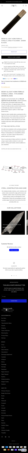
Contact (3, 325)
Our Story (3, 318)
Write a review (14, 250)
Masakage (3, 364)
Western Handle (5, 430)
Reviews (3, 320)
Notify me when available (14, 57)
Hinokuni (3, 359)
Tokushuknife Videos (6, 323)
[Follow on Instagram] (5, 437)
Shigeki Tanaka (5, 381)
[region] (14, 267)
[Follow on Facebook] (2, 437)
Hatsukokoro (4, 352)
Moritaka (3, 367)
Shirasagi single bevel (6, 354)
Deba (2, 398)
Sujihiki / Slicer (5, 425)
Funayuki (3, 403)
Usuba (2, 428)
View (6, 231)
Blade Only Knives (5, 393)
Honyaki (3, 408)
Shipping (3, 328)
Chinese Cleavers (5, 391)
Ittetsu (3, 362)
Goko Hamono (4, 349)
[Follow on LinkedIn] (9, 437)
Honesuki (3, 400)
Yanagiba (3, 433)
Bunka (2, 396)
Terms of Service (5, 330)
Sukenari (3, 384)
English (13, 440)
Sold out (14, 51)
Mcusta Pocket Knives (6, 415)
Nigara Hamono (5, 372)
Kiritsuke (3, 413)
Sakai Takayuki (4, 374)
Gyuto (2, 405)
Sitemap (3, 338)
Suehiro (3, 377)
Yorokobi (3, 357)
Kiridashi (3, 410)
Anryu (2, 344)
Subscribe (14, 301)
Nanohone (3, 369)
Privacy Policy (4, 335)
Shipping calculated (12, 47)
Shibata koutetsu (5, 379)
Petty (2, 420)
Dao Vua (3, 347)
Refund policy (4, 333)
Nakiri (2, 418)
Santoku (3, 423)
